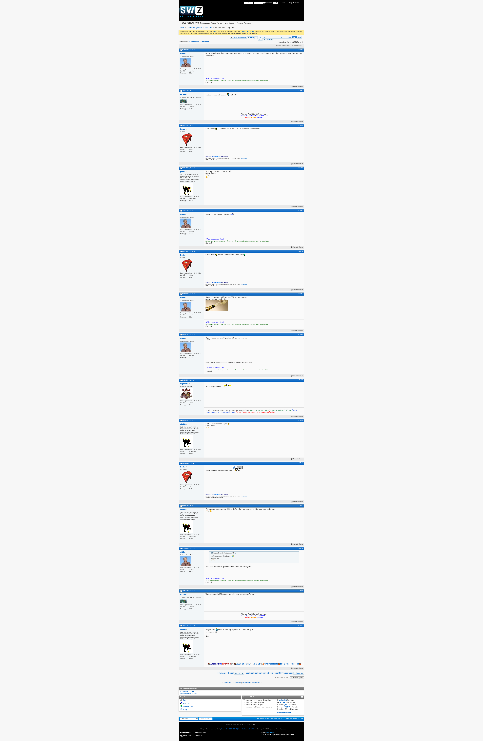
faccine (282, 702)
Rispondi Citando (298, 86)
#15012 (300, 505)
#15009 (300, 380)
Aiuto (283, 3)
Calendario (205, 23)
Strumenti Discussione (282, 45)
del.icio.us (186, 703)
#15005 (300, 210)
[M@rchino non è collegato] (186, 393)
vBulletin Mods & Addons (249, 729)
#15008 (300, 334)
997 (277, 37)
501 (260, 37)
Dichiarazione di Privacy (291, 718)
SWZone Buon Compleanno (199, 42)
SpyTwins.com (185, 736)
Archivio (280, 718)
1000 (289, 37)
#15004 (300, 168)
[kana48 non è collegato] (183, 101)
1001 (294, 37)
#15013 (300, 548)
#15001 (300, 49)
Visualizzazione (296, 45)
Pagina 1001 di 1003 (240, 37)
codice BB (283, 700)
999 (285, 37)
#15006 (300, 251)
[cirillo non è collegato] (185, 62)
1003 (260, 39)
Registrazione (294, 3)
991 (273, 37)
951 (269, 37)
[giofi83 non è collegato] (186, 189)
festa (192, 691)
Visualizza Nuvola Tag (188, 693)
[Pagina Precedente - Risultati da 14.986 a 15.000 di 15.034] (256, 37)
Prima (252, 37)
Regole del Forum (284, 712)
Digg (184, 700)
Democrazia (244, 158)
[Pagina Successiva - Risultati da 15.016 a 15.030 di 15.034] (264, 39)
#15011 (300, 463)
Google (185, 709)
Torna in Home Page (271, 718)
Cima (301, 677)
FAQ (197, 23)
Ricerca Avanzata (244, 23)
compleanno (184, 691)
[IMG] (286, 705)
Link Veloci (229, 23)
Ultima (269, 39)
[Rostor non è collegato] (186, 139)
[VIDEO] (287, 707)
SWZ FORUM (188, 23)
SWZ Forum (270, 732)
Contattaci (260, 718)
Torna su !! (198, 736)
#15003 (300, 125)
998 (281, 37)
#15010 (300, 420)
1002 (299, 37)
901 (265, 37)
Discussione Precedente (232, 682)
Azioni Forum (216, 23)
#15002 (300, 90)
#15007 (300, 294)
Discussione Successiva (251, 682)
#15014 (300, 590)
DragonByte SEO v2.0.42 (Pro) (230, 729)
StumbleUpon (188, 706)
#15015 (300, 625)
